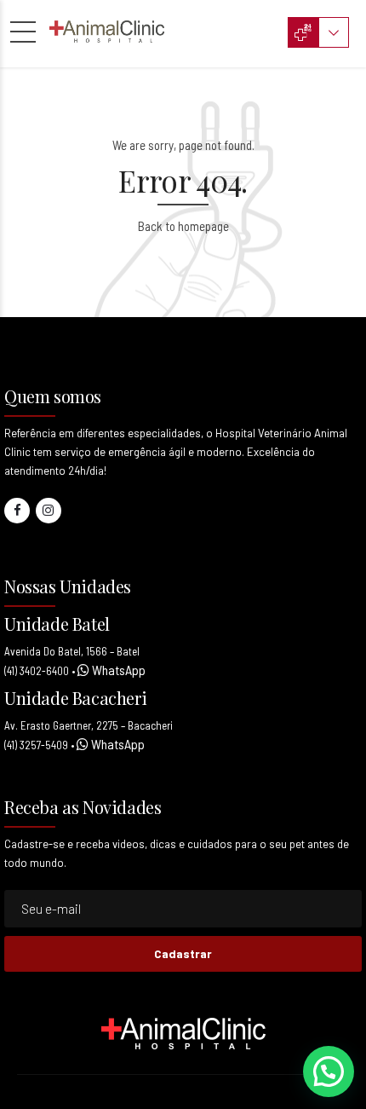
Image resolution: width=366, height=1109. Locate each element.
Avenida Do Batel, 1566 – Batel (72, 651)
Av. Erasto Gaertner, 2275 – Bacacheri (88, 725)
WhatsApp (117, 669)
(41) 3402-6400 (36, 671)
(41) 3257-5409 (36, 745)
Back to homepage (183, 226)
